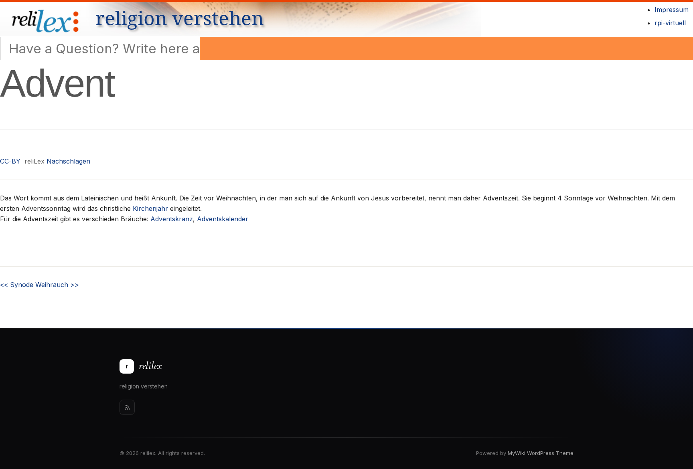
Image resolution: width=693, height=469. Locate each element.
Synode (16, 285)
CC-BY (10, 161)
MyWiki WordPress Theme (540, 453)
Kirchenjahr (150, 208)
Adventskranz (171, 219)
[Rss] (127, 407)
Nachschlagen (68, 161)
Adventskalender (222, 219)
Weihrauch (57, 285)
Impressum (671, 10)
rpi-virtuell (670, 23)
